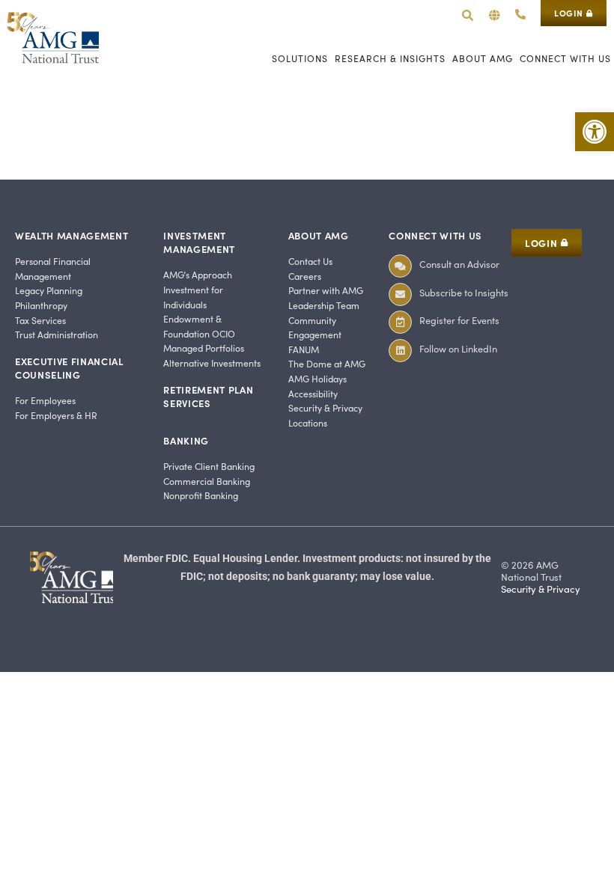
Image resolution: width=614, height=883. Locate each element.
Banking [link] (186, 440)
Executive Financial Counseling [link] (69, 368)
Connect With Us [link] (435, 235)
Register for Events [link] (459, 320)
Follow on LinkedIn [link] (458, 348)
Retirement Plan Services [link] (208, 396)
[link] (594, 131)
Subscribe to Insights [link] (463, 292)
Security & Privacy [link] (540, 589)
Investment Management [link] (199, 242)
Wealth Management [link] (71, 235)
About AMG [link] (318, 235)
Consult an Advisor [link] (459, 263)
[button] (494, 15)
